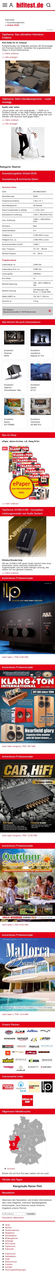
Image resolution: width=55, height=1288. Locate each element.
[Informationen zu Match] (17, 1052)
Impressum (10, 1253)
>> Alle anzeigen (10, 57)
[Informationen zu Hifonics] (47, 1046)
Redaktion (9, 1233)
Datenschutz (11, 1261)
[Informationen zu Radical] (34, 1061)
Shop (7, 1225)
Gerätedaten (11, 1235)
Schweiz (11, 1168)
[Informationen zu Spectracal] (47, 1060)
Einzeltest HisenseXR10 (8, 353)
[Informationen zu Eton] (45, 1039)
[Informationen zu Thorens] (8, 1067)
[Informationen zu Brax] (45, 1031)
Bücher (8, 1227)
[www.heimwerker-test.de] (34, 1091)
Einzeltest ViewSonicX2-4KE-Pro (36, 422)
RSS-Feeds (10, 1243)
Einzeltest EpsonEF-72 (35, 387)
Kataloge (9, 1241)
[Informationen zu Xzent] (33, 1067)
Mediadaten (10, 1256)
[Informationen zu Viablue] (21, 1069)
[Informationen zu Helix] (34, 1047)
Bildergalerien (11, 1238)
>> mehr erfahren (10, 503)
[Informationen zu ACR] (8, 1032)
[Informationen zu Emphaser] (22, 1039)
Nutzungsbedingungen (15, 1269)
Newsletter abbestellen (13, 1217)
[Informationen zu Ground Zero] (20, 1046)
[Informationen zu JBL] (7, 1054)
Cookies (9, 1264)
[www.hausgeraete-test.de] (20, 1091)
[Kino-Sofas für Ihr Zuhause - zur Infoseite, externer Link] (27, 77)
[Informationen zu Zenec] (46, 1067)
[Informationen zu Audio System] (20, 1032)
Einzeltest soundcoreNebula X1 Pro (37, 353)
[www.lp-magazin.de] (47, 1091)
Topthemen (10, 1246)
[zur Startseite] (29, 5)
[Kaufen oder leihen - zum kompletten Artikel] (27, 144)
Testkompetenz (12, 1230)
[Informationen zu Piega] (20, 1060)
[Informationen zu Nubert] (7, 1061)
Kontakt (8, 1267)
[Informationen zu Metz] (30, 1053)
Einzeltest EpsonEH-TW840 (9, 422)
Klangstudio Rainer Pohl (27, 1186)
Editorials (9, 1249)
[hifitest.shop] (27, 1105)
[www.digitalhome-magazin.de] (7, 1091)
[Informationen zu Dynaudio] (9, 1038)
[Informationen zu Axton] (32, 1031)
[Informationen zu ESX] (34, 1040)
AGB (7, 1259)
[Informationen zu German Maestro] (7, 1047)
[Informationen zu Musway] (44, 1052)
